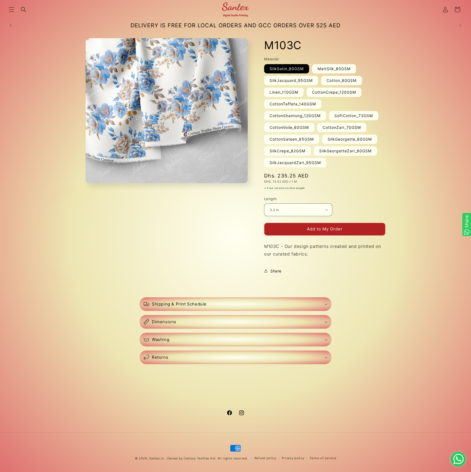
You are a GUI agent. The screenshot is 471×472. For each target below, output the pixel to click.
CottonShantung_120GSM (295, 115)
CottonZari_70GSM (342, 127)
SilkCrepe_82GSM (287, 151)
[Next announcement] (460, 25)
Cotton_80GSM (342, 80)
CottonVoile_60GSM (289, 127)
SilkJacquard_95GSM (291, 80)
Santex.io (156, 458)
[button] (11, 10)
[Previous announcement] (11, 25)
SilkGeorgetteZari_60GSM (345, 151)
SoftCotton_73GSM (353, 115)
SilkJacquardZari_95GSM (295, 162)
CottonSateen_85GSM (292, 139)
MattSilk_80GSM (334, 68)
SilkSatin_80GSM (287, 68)
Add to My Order (325, 228)
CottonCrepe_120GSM (334, 92)
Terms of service (323, 458)
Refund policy (265, 458)
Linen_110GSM (284, 92)
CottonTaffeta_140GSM (293, 104)
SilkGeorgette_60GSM (350, 139)
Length (270, 199)
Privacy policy (293, 458)
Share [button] (276, 271)
